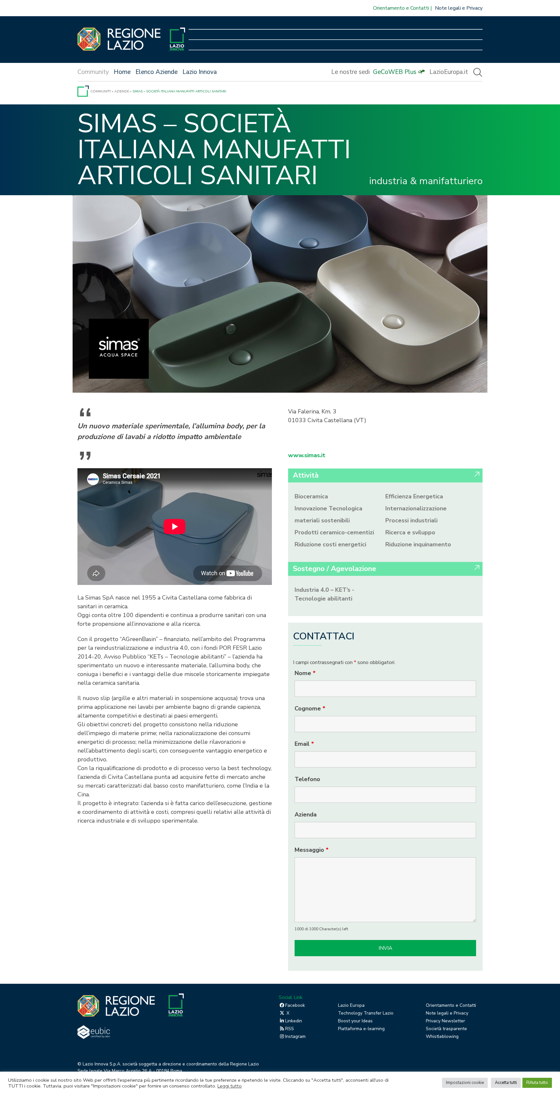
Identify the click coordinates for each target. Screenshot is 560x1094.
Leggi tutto (229, 1086)
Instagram (295, 1036)
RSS (289, 1029)
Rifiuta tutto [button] (537, 1083)
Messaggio (312, 850)
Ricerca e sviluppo (410, 532)
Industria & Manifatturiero (426, 181)
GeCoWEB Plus (394, 72)
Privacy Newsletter (445, 1021)
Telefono (307, 779)
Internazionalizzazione (416, 508)
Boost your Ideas (355, 1021)
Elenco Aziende (156, 72)
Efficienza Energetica (414, 496)
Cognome (310, 708)
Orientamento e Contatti (401, 8)
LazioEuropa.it (448, 72)
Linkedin (293, 1021)
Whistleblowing (442, 1036)
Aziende (121, 91)
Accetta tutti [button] (506, 1083)
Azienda (306, 814)
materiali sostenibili (322, 520)
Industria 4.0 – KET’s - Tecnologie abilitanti (324, 594)
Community (100, 91)
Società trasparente (446, 1029)
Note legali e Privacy (459, 8)
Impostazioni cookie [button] (465, 1083)
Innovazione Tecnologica (328, 508)
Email (304, 744)
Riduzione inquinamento (418, 544)
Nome (305, 673)
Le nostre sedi (350, 72)
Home (122, 72)
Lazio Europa (351, 1005)
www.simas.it (306, 455)
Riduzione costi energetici (330, 544)
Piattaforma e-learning (361, 1029)
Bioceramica (311, 496)
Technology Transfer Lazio (365, 1013)
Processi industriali (411, 520)
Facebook (295, 1005)
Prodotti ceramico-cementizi (334, 532)
